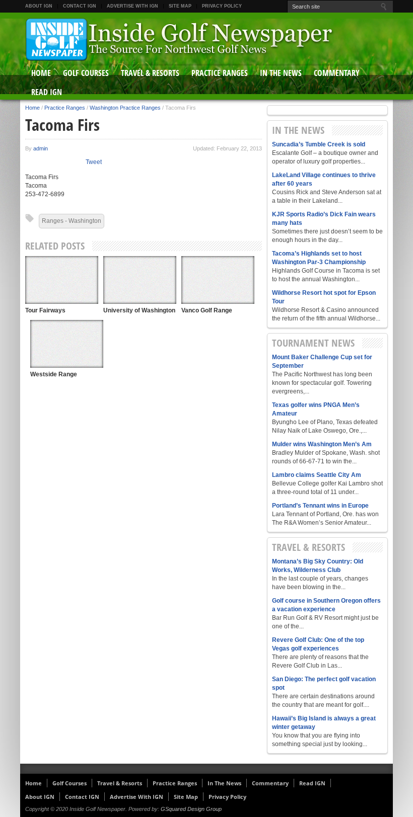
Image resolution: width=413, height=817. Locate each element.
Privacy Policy (222, 6)
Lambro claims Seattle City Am (316, 474)
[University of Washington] (139, 280)
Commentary (337, 72)
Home (41, 72)
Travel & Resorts (150, 72)
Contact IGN (79, 6)
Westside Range (53, 374)
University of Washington (139, 310)
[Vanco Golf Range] (217, 280)
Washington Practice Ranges (125, 108)
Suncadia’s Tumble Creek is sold (318, 144)
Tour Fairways (45, 310)
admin (40, 148)
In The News (281, 72)
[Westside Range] (66, 344)
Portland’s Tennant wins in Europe (320, 505)
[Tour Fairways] (61, 280)
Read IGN (46, 92)
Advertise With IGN (132, 6)
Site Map (180, 6)
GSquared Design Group (191, 809)
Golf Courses (86, 72)
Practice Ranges (219, 72)
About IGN (38, 6)
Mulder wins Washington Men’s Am (322, 444)
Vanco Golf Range (206, 310)
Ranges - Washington (71, 220)
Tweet (94, 162)
